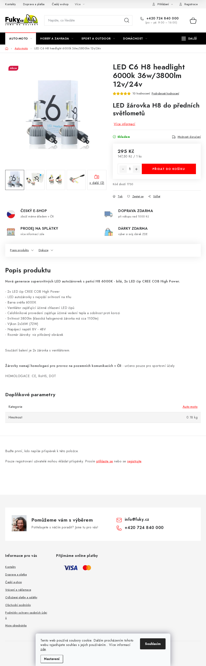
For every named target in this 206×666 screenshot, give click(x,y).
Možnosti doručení (189, 137)
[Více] (189, 38)
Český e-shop (60, 4)
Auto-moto (190, 406)
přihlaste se (104, 461)
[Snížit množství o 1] (123, 169)
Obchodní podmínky (18, 605)
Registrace (191, 4)
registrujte (134, 461)
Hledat (126, 20)
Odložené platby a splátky (21, 597)
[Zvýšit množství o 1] (136, 169)
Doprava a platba (34, 4)
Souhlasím (153, 644)
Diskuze (43, 250)
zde (43, 649)
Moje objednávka (16, 625)
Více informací (124, 124)
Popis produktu (19, 250)
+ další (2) (96, 183)
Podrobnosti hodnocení (165, 93)
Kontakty (10, 4)
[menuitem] (20, 38)
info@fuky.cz (137, 519)
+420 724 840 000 (162, 18)
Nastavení (52, 659)
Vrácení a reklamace (18, 590)
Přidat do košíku (168, 169)
